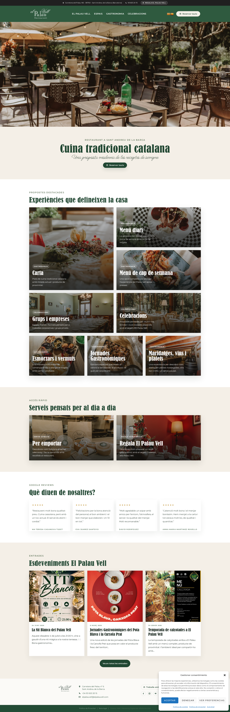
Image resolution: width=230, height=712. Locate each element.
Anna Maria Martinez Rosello (180, 529)
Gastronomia (115, 14)
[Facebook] (143, 693)
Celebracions (137, 14)
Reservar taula (189, 14)
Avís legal (210, 707)
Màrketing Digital (128, 708)
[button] (224, 675)
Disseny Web (115, 708)
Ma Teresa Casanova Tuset (47, 529)
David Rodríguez (129, 529)
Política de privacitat (197, 707)
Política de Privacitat (87, 708)
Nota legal (103, 708)
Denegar (188, 700)
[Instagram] (149, 693)
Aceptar (170, 700)
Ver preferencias (212, 700)
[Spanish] (172, 14)
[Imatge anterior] (7, 74)
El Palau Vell (81, 14)
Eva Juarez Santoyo (87, 529)
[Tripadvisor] (155, 693)
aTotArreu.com (145, 708)
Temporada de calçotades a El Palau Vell (169, 632)
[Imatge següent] (222, 74)
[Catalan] (168, 14)
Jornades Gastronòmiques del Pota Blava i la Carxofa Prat (114, 632)
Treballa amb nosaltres (157, 687)
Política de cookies (180, 707)
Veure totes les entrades (115, 663)
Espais (98, 14)
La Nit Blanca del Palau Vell (51, 630)
